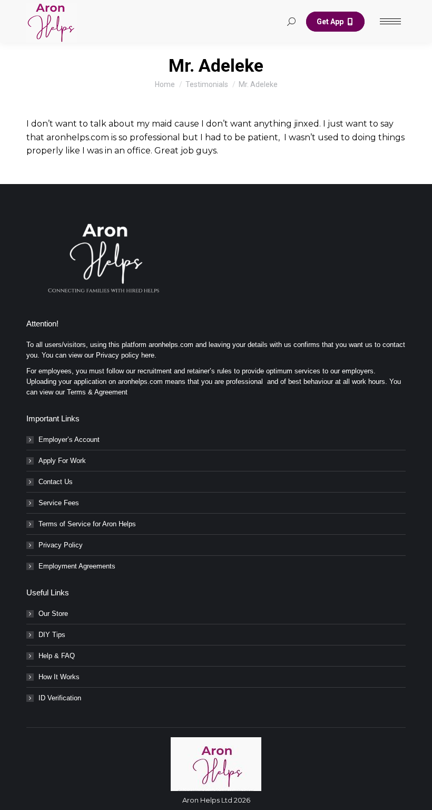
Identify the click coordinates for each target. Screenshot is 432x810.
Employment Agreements (76, 566)
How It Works (59, 677)
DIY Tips (51, 635)
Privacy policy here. (126, 355)
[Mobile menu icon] (390, 21)
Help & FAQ (56, 656)
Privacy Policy (60, 545)
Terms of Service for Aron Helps (87, 524)
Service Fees (58, 503)
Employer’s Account (69, 439)
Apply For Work (62, 461)
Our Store (53, 614)
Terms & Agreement (97, 392)
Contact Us (55, 482)
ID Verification (59, 698)
